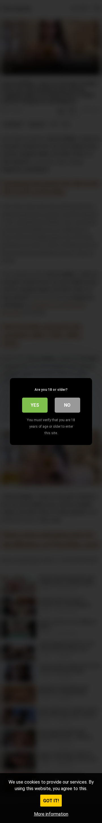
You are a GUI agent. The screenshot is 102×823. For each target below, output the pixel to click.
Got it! (51, 800)
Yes (35, 405)
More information (51, 814)
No (67, 405)
